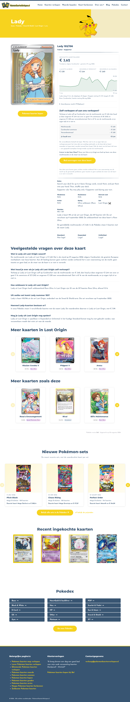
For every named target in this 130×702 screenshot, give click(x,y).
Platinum (53, 619)
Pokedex (115, 5)
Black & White (18, 605)
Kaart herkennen (85, 5)
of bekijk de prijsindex (84, 512)
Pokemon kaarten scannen (23, 675)
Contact (124, 5)
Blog (108, 5)
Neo (51, 605)
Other (52, 615)
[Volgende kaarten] (117, 354)
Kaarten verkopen (52, 5)
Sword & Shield (28, 26)
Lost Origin (39, 26)
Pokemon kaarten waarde (23, 672)
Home (40, 5)
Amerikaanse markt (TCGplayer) (72, 104)
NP (51, 610)
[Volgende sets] (128, 485)
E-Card (15, 610)
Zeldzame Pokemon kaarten (24, 689)
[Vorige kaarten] (13, 354)
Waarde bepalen (69, 5)
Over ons (99, 5)
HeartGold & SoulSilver (60, 601)
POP (90, 601)
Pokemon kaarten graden (23, 681)
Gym (14, 619)
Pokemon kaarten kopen (32, 114)
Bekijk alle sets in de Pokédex (54, 512)
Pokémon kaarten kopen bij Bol (60, 672)
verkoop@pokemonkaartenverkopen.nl (102, 662)
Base (14, 601)
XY (89, 619)
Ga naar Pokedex (65, 628)
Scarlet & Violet (94, 605)
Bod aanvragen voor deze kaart (77, 160)
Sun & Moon (93, 610)
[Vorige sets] (2, 485)
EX (13, 615)
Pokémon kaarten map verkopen (26, 662)
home (13, 26)
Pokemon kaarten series (22, 683)
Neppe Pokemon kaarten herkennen (27, 686)
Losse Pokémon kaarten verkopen (26, 664)
